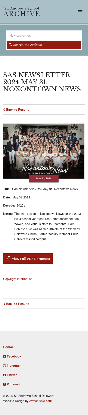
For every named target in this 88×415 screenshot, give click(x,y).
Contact (9, 347)
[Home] (21, 11)
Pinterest (13, 384)
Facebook (14, 356)
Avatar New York (40, 401)
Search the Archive (27, 45)
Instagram (14, 365)
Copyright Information (17, 279)
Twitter (12, 375)
